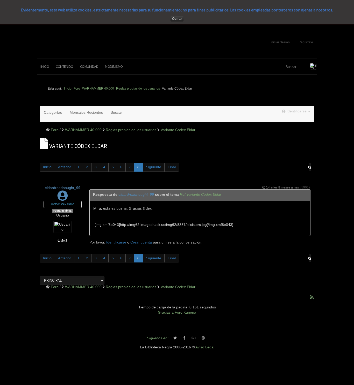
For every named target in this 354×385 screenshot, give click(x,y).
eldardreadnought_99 (62, 188)
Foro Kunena (185, 312)
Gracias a (166, 312)
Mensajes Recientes (86, 112)
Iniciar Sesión (280, 42)
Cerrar (177, 19)
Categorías (53, 112)
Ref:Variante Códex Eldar (200, 195)
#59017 (305, 187)
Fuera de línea (62, 210)
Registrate (306, 42)
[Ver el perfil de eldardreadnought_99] (62, 198)
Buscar (116, 112)
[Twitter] (175, 338)
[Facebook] (184, 338)
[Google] (194, 338)
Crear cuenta (141, 242)
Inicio (44, 66)
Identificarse (116, 242)
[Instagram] (203, 338)
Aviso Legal (204, 347)
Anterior (64, 167)
